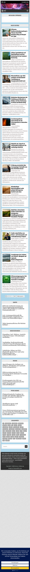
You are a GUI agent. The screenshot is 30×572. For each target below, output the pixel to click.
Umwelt (16, 436)
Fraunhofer (11, 429)
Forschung (5, 429)
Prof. (18, 435)
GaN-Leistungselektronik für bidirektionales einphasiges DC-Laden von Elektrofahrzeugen (13, 316)
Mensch (13, 433)
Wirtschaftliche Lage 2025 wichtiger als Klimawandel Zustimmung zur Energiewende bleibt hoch (18, 78)
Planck (13, 435)
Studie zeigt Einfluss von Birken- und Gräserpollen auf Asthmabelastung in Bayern (19, 234)
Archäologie (8, 423)
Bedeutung (20, 423)
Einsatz (19, 425)
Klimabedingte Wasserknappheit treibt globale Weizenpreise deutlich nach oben (17, 189)
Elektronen (5, 427)
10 (3, 423)
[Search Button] (27, 11)
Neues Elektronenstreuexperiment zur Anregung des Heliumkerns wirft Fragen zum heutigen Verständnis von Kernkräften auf (14, 412)
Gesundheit (24, 429)
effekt (15, 425)
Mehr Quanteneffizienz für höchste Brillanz (14, 324)
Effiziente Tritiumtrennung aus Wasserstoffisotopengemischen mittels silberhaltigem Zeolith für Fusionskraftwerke (13, 308)
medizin (9, 433)
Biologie (4, 425)
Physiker (9, 435)
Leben (17, 431)
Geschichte (18, 429)
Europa (21, 427)
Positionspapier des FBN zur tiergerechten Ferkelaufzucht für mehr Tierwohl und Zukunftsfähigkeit (13, 382)
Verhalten (5, 438)
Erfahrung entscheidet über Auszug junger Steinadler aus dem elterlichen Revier (19, 166)
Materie (4, 433)
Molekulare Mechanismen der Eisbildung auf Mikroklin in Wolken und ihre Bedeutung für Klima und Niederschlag (19, 100)
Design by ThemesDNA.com (15, 468)
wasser (10, 438)
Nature (22, 433)
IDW (3, 431)
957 (15, 296)
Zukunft (7, 440)
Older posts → (20, 296)
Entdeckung (16, 427)
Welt (14, 438)
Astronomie (14, 423)
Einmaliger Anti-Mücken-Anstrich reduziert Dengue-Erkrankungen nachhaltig (13, 335)
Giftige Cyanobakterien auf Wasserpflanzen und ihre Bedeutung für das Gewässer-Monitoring (19, 55)
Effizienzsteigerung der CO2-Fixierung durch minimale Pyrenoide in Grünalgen (19, 277)
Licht (21, 431)
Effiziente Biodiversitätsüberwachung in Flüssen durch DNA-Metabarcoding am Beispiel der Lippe (19, 33)
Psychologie (22, 435)
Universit (21, 436)
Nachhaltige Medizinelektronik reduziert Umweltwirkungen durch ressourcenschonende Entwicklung (14, 343)
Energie (10, 427)
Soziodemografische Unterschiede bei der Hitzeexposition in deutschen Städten (19, 121)
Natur (18, 433)
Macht (25, 431)
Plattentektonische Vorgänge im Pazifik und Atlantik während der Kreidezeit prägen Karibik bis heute (13, 396)
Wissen (24, 438)
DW (12, 425)
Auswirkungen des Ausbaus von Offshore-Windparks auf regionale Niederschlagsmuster (13, 365)
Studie (12, 436)
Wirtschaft (18, 438)
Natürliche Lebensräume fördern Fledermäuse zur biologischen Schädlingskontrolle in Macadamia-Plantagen (18, 213)
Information (8, 431)
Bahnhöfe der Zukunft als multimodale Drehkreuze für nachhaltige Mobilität (18, 145)
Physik (4, 435)
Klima (13, 431)
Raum (4, 436)
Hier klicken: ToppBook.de (15, 15)
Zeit (3, 440)
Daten (9, 425)
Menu (4, 2)
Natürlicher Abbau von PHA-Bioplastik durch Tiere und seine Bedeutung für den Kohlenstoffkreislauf (13, 352)
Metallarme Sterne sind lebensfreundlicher (10, 404)
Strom (8, 436)
